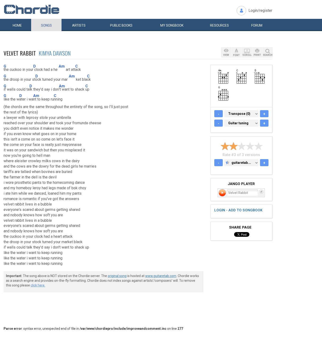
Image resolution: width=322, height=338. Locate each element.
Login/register (260, 10)
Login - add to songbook (238, 210)
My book (171, 25)
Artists (79, 25)
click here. (38, 285)
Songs (46, 25)
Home (17, 25)
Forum (256, 25)
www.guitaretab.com (160, 276)
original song (117, 276)
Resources (219, 25)
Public (121, 25)
